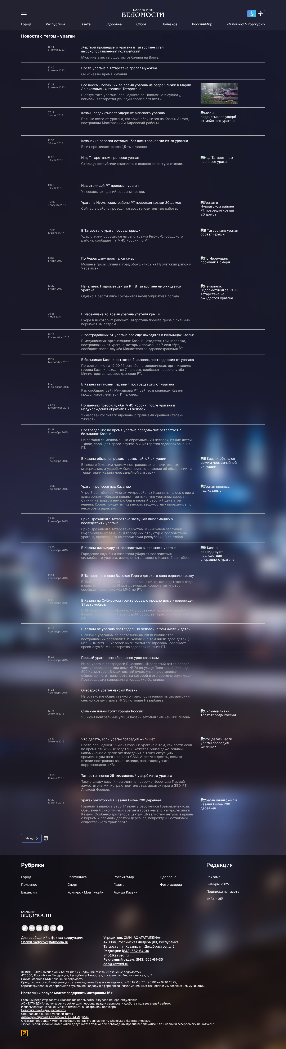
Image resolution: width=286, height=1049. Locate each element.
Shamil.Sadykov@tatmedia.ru (44, 942)
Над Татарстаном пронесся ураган (110, 157)
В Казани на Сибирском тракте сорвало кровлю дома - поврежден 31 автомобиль (137, 602)
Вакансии (29, 892)
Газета (85, 24)
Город (26, 24)
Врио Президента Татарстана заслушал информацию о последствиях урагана (127, 521)
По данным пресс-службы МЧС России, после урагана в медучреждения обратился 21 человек (128, 407)
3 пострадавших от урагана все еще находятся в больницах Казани (137, 335)
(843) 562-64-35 (149, 959)
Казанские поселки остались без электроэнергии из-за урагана (134, 141)
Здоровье (114, 24)
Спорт (141, 24)
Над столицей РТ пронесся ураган (110, 185)
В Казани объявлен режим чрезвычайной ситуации (123, 458)
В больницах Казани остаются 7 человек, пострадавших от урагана (137, 360)
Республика (55, 24)
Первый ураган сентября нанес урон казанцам (120, 658)
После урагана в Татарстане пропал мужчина (119, 68)
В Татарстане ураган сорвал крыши (110, 230)
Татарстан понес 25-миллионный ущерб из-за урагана (126, 775)
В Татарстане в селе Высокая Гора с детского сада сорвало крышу (137, 575)
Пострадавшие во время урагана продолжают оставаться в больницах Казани (131, 432)
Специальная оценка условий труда (47, 1013)
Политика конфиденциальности (43, 1010)
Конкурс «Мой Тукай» (85, 892)
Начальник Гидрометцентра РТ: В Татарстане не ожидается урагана (131, 288)
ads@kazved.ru (115, 964)
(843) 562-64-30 (135, 951)
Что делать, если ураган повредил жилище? (118, 739)
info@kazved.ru (116, 955)
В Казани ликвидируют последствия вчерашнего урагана (128, 548)
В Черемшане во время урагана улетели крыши (120, 314)
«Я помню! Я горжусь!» (246, 24)
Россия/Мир (202, 24)
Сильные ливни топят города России (112, 711)
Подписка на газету (222, 891)
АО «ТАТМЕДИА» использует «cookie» (48, 1003)
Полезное (169, 24)
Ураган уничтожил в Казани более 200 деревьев (121, 800)
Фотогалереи (171, 884)
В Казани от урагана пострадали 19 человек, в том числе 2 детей (136, 629)
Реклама (213, 877)
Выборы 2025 (217, 884)
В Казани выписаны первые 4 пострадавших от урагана (127, 384)
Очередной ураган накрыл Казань (109, 690)
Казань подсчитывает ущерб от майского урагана (123, 113)
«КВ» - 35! (214, 899)
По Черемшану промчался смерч (108, 258)
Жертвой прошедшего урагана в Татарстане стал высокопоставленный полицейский (122, 49)
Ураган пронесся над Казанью (106, 486)
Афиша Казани (126, 892)
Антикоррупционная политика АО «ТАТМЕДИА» (55, 1017)
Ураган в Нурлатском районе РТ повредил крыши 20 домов (131, 202)
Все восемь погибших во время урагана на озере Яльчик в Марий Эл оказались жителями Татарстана (136, 87)
